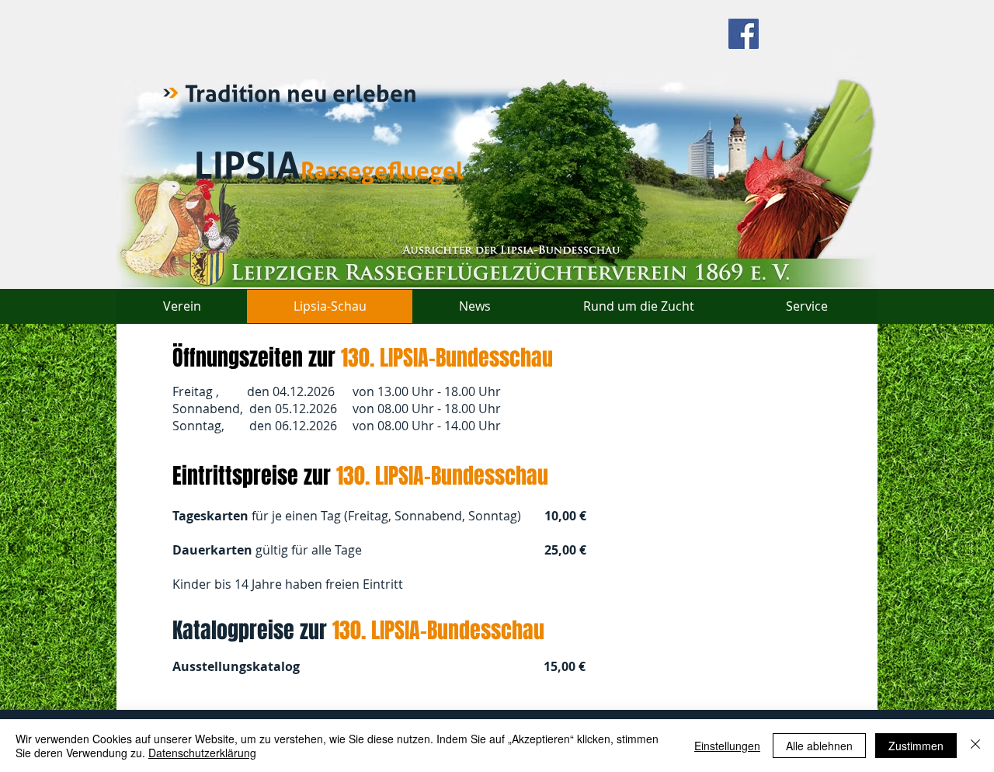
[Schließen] (975, 746)
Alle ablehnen (819, 745)
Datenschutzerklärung (202, 752)
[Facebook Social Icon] (743, 34)
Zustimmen (916, 745)
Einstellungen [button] (727, 745)
